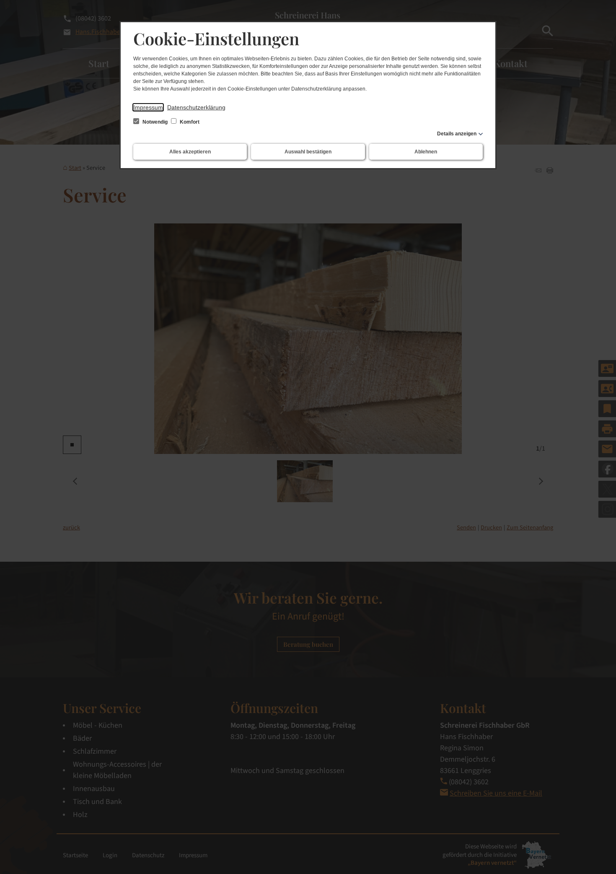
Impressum (148, 107)
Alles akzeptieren (190, 152)
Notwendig (155, 122)
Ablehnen (425, 152)
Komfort (189, 122)
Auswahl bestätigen (308, 152)
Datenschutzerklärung (196, 107)
